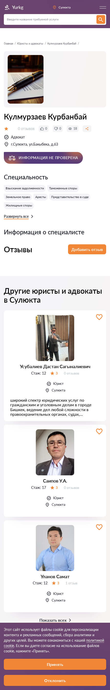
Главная (8, 43)
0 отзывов (26, 128)
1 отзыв (71, 583)
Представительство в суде (70, 197)
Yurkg (17, 7)
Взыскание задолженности (25, 188)
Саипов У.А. (55, 481)
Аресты (40, 197)
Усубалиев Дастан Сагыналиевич (55, 366)
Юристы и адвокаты (30, 43)
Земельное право (18, 197)
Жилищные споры (19, 205)
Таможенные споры (63, 188)
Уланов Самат (55, 576)
